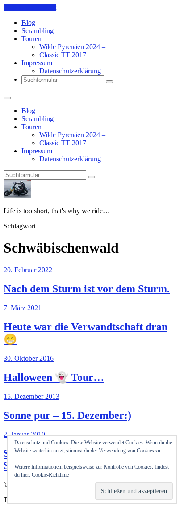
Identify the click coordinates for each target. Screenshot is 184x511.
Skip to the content (30, 7)
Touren (31, 38)
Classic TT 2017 (62, 55)
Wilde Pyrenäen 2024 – (72, 47)
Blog (28, 22)
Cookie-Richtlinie (50, 475)
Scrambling (37, 30)
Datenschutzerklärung (70, 71)
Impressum (36, 63)
